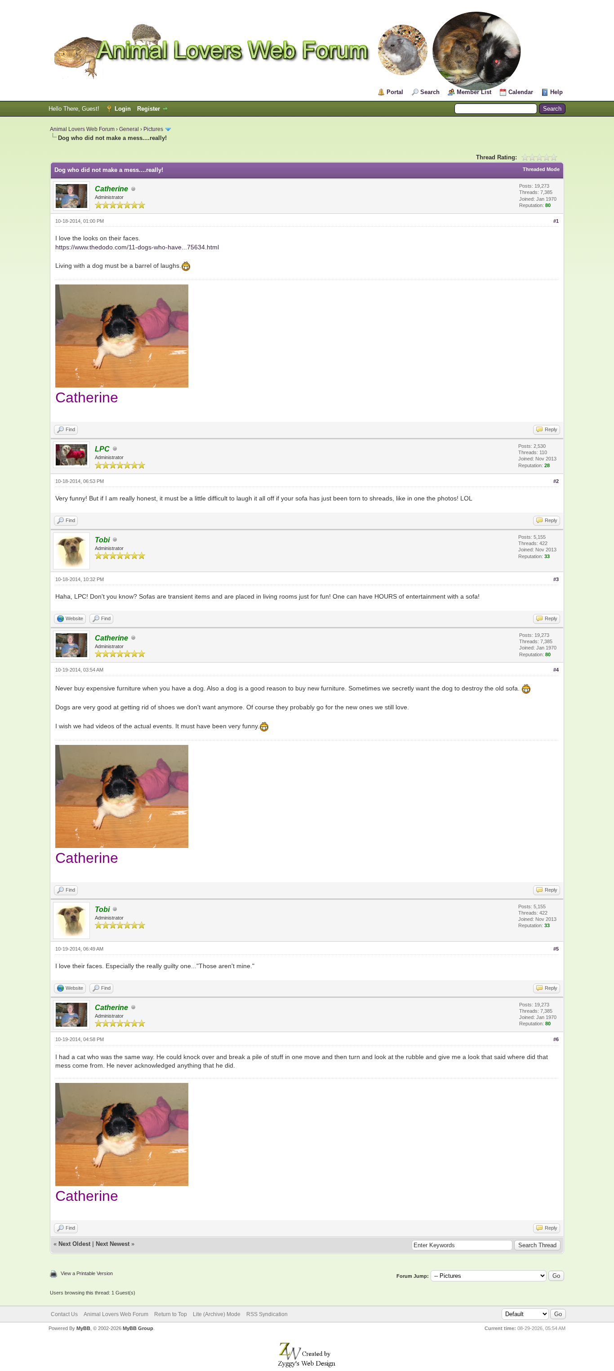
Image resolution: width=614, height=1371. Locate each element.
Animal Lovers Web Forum (82, 129)
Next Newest (112, 1243)
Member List (474, 92)
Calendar (520, 92)
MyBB (83, 1328)
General (129, 129)
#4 (556, 669)
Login (123, 108)
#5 (556, 949)
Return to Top (170, 1314)
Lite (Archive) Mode (216, 1314)
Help (556, 92)
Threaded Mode (541, 169)
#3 (556, 579)
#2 (556, 481)
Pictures (153, 129)
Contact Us (64, 1314)
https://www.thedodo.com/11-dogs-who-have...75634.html (137, 247)
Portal (395, 92)
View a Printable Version (87, 1273)
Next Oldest (74, 1243)
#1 (556, 221)
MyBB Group (138, 1328)
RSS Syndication (267, 1314)
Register (148, 108)
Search (430, 92)
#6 (556, 1039)
